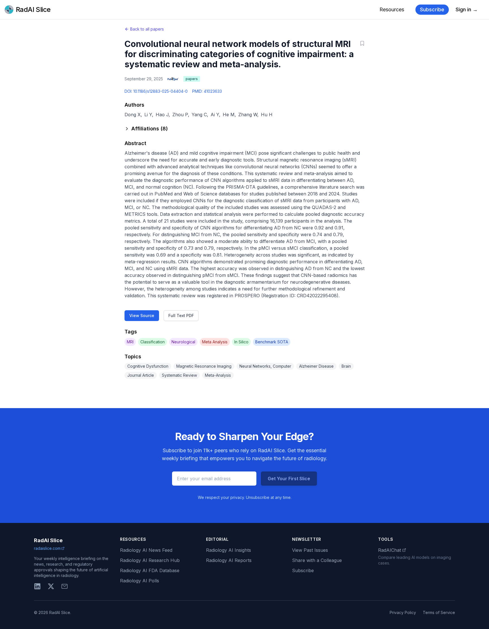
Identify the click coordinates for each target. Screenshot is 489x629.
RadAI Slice (48, 540)
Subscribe (432, 9)
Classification (152, 341)
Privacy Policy (403, 612)
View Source (141, 315)
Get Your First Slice (289, 478)
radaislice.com (47, 548)
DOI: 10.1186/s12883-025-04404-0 (156, 91)
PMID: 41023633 (207, 91)
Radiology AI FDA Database (149, 570)
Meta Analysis (215, 341)
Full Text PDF (181, 315)
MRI (130, 341)
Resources (391, 9)
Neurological (183, 341)
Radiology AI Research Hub (150, 560)
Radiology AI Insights (228, 550)
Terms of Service (439, 612)
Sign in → (467, 9)
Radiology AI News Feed (146, 550)
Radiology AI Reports (229, 560)
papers (192, 79)
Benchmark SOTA (271, 341)
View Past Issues (310, 550)
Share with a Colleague (317, 560)
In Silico (241, 341)
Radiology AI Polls (139, 580)
